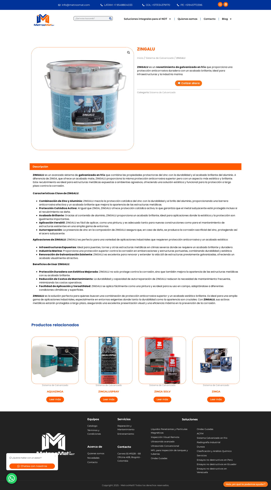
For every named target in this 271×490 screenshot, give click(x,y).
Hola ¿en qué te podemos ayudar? (245, 484)
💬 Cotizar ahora (188, 83)
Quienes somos (187, 18)
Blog (225, 18)
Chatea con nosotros (34, 466)
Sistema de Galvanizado (160, 58)
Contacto (209, 18)
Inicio (140, 58)
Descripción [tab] (40, 166)
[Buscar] (110, 18)
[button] (128, 52)
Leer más (55, 399)
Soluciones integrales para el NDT (145, 18)
